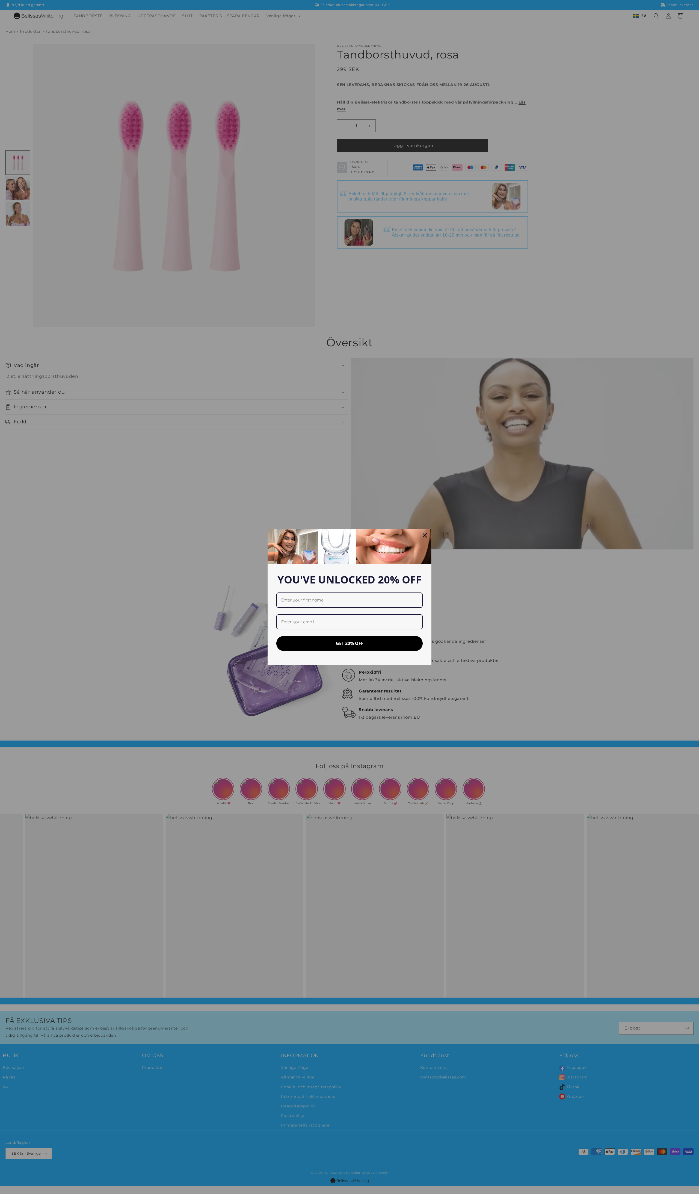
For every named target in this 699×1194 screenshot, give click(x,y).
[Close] (424, 535)
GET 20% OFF (349, 643)
